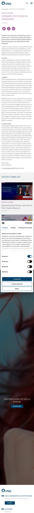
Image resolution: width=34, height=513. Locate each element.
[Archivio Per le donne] (3, 182)
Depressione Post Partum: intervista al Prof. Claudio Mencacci (16, 206)
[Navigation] (31, 3)
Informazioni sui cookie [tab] (25, 227)
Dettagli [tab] (13, 227)
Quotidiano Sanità (8, 168)
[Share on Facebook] (8, 28)
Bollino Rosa (8, 512)
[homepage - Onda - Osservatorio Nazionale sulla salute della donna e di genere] (7, 4)
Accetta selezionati (17, 284)
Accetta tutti (17, 279)
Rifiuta (17, 288)
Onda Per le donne (7, 13)
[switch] (29, 261)
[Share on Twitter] (4, 28)
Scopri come (17, 406)
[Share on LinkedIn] (13, 28)
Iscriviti (9, 503)
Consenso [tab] (5, 227)
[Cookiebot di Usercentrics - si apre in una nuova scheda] (25, 223)
